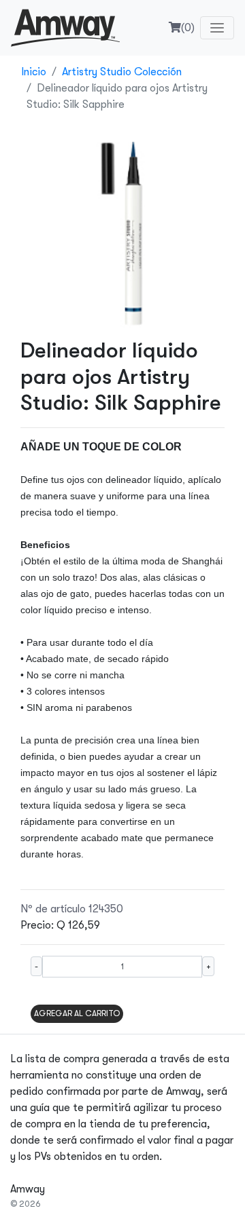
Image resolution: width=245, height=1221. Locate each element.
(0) (188, 28)
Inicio (33, 72)
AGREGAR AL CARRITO (77, 1013)
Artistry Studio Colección (122, 72)
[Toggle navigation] (217, 27)
